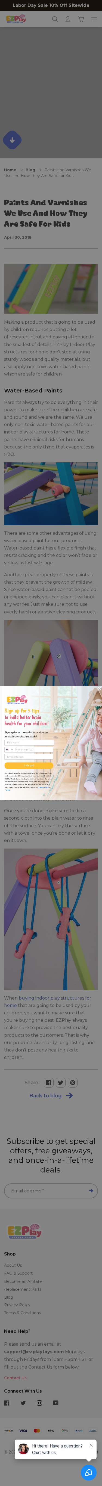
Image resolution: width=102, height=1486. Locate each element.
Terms (7, 790)
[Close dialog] (99, 688)
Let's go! (28, 765)
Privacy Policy (43, 787)
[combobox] (9, 749)
